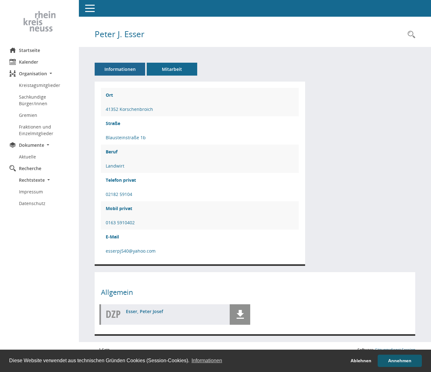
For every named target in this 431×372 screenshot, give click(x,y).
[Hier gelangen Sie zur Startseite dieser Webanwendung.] (39, 21)
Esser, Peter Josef (144, 311)
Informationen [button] (207, 360)
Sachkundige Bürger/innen (33, 100)
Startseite (29, 50)
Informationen (120, 69)
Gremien (28, 115)
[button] (39, 73)
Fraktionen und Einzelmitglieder (36, 130)
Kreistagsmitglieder (39, 85)
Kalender (28, 62)
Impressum (31, 192)
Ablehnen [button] (361, 360)
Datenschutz (32, 203)
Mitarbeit (172, 69)
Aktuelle (27, 157)
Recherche (30, 168)
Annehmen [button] (399, 360)
